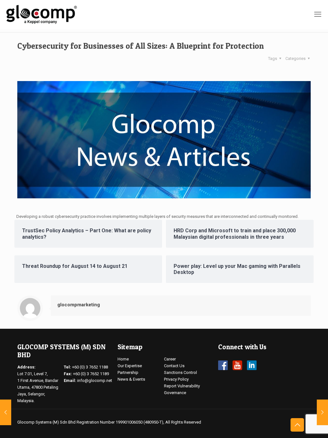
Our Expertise (130, 365)
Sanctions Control (180, 372)
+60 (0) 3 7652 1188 (90, 367)
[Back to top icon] (297, 425)
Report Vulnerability (182, 386)
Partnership (128, 372)
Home (123, 359)
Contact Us (174, 365)
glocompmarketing (78, 305)
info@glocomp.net (94, 380)
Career (170, 359)
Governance (175, 392)
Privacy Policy (176, 379)
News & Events (131, 379)
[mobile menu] (317, 14)
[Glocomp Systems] (41, 14)
